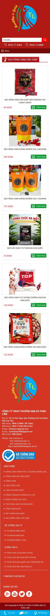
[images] (7, 593)
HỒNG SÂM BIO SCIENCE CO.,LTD (20, 495)
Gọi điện (11, 613)
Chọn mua (41, 107)
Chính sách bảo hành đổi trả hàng (21, 557)
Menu (7, 51)
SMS (25, 613)
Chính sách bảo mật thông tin (19, 566)
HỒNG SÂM (11, 481)
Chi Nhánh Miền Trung (16, 540)
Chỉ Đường (42, 613)
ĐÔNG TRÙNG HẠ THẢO (16, 499)
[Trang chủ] (25, 388)
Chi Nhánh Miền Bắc (15, 535)
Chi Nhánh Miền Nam (16, 531)
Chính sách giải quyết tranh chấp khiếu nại (25, 562)
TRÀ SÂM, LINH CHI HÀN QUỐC (19, 504)
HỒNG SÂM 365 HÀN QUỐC (18, 476)
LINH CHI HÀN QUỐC (15, 490)
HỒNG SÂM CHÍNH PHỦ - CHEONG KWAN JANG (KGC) (27, 471)
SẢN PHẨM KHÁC (13, 508)
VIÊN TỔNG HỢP (13, 485)
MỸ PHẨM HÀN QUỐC (15, 513)
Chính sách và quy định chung (19, 552)
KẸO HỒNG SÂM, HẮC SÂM (17, 518)
